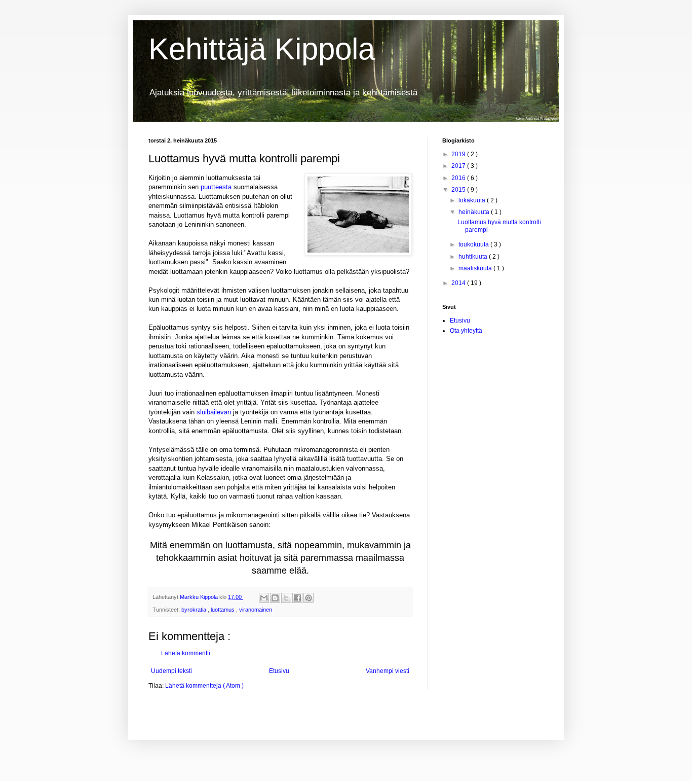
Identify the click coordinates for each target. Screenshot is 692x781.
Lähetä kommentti (185, 653)
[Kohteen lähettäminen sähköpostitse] (264, 598)
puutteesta (216, 187)
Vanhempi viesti (387, 670)
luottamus (223, 610)
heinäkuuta (474, 212)
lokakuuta (472, 200)
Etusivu (279, 670)
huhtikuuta (473, 256)
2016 (459, 178)
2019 (459, 154)
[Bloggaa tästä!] (275, 598)
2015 (459, 189)
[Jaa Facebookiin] (297, 598)
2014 (459, 283)
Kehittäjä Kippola (261, 49)
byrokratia (194, 610)
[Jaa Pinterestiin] (308, 598)
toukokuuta (474, 244)
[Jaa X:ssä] (286, 598)
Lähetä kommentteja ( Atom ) (204, 685)
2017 (459, 165)
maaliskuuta (475, 268)
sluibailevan (214, 412)
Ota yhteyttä (466, 330)
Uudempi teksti (171, 670)
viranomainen (255, 610)
